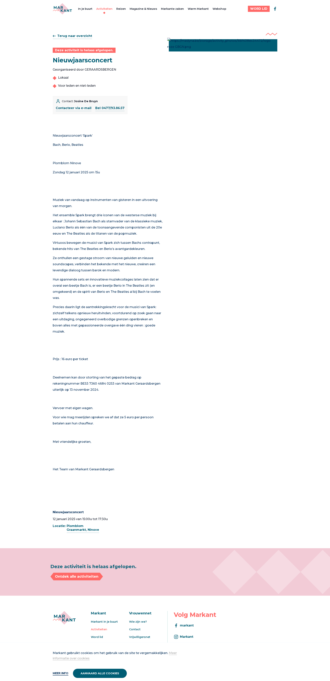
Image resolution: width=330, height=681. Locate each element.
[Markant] (62, 9)
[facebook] (275, 9)
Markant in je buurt (104, 621)
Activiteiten (104, 9)
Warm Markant (198, 9)
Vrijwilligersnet (139, 637)
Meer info (60, 673)
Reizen (121, 9)
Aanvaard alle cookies (100, 673)
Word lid (97, 637)
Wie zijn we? (138, 621)
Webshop (219, 9)
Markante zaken (172, 9)
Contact (135, 629)
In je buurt (85, 9)
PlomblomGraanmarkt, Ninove (83, 528)
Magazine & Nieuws (143, 9)
